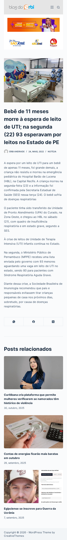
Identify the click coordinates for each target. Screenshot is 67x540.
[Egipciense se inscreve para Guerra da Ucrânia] (33, 486)
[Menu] (52, 7)
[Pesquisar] (58, 7)
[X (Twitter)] (53, 321)
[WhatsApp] (14, 321)
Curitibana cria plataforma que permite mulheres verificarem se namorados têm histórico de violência (31, 399)
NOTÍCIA (52, 151)
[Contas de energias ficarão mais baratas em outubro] (33, 431)
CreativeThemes (14, 535)
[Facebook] (33, 321)
